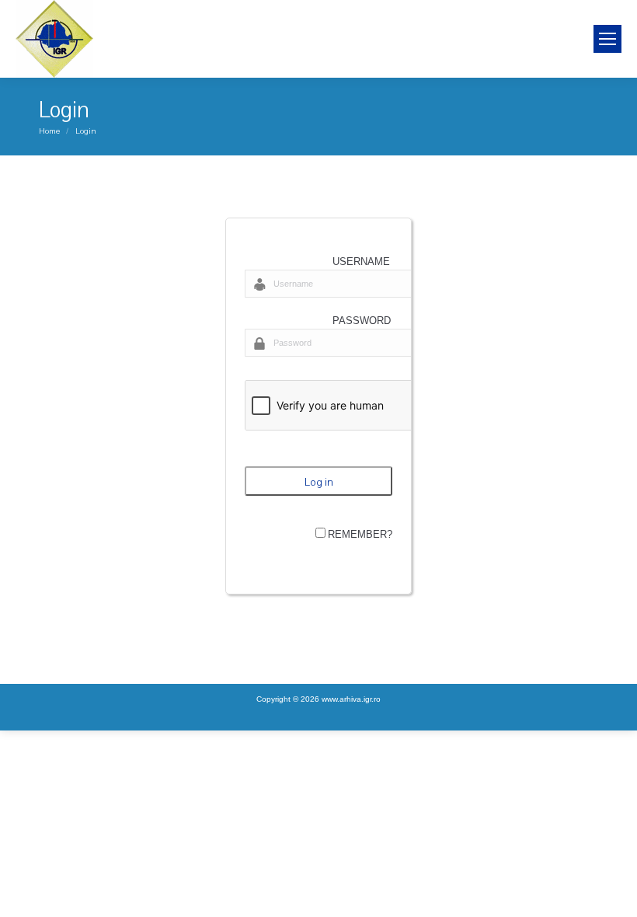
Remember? (360, 534)
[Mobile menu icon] (607, 39)
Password (361, 320)
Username (361, 261)
